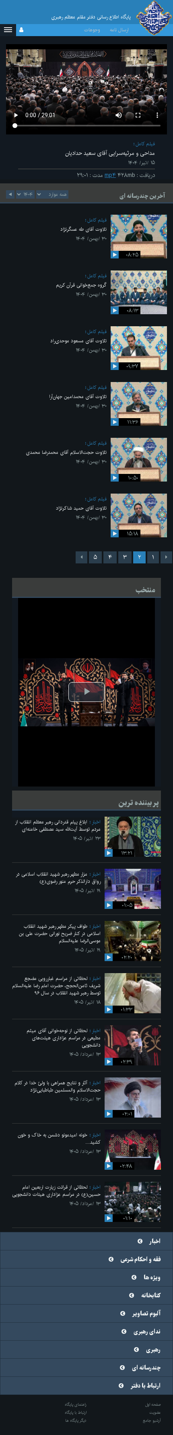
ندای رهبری (147, 1331)
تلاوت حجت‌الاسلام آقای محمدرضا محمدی (66, 452)
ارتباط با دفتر (146, 1386)
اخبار (96, 822)
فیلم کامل (145, 144)
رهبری (153, 1350)
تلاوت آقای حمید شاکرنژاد (81, 508)
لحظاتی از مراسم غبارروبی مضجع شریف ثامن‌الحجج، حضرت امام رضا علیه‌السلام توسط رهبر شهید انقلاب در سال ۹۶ (56, 986)
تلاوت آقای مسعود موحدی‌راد (78, 341)
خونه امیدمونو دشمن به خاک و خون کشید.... (59, 1138)
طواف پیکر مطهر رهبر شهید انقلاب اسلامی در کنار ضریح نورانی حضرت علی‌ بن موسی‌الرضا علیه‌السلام (60, 934)
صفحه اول (153, 1404)
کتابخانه (151, 1295)
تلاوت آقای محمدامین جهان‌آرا (78, 396)
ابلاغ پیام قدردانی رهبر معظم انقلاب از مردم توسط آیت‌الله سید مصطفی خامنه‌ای (58, 825)
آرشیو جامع (152, 1420)
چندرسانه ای (146, 1368)
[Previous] (166, 557)
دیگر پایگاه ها (75, 1420)
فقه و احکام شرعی (141, 1259)
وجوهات (92, 30)
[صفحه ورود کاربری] (21, 30)
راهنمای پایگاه (75, 1404)
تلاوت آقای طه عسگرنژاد (83, 229)
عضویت (155, 1412)
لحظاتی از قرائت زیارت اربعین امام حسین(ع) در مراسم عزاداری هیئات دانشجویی (56, 1190)
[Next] (81, 557)
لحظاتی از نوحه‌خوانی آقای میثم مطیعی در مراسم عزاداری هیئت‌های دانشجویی (64, 1038)
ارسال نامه (119, 30)
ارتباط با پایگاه (75, 1412)
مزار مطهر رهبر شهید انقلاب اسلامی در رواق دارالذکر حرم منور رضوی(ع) (58, 877)
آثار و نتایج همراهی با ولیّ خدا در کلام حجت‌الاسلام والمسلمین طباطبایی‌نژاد (57, 1086)
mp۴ (110, 175)
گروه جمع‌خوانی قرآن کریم (81, 285)
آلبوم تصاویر (146, 1313)
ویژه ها (152, 1277)
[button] (8, 30)
